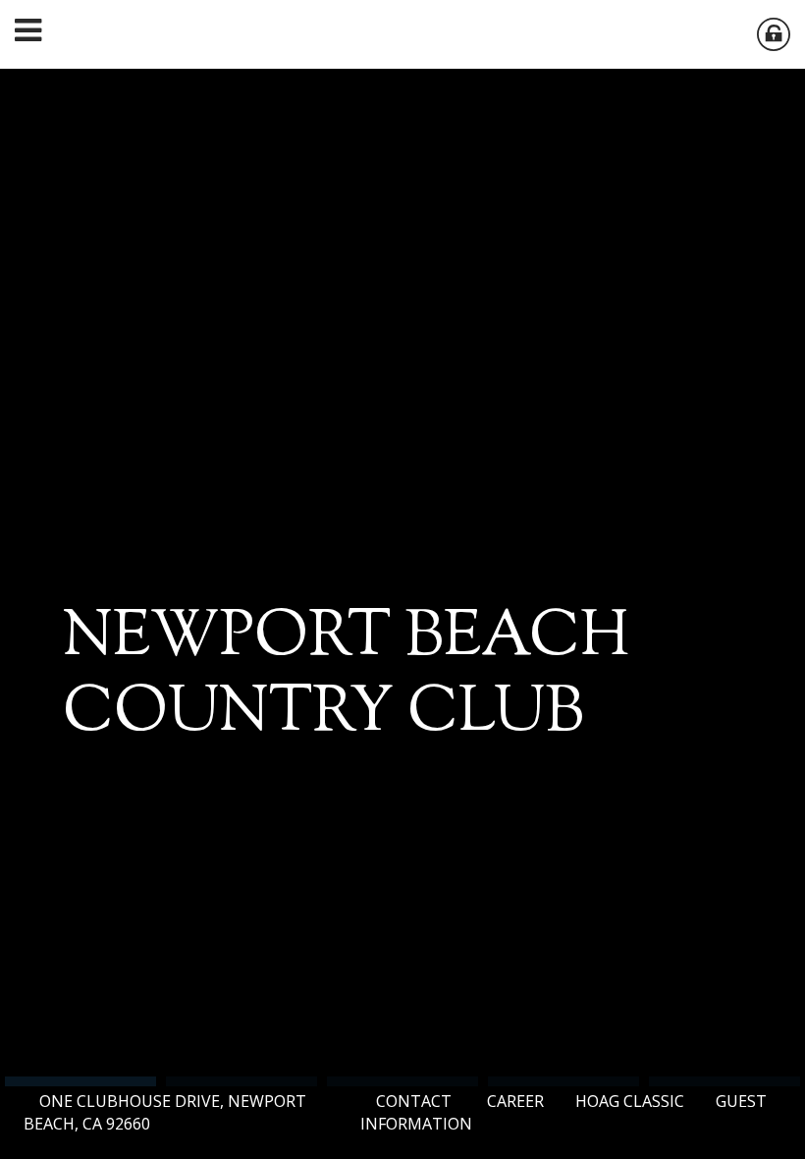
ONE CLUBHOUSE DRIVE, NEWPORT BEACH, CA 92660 (165, 1112)
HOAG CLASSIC (629, 1101)
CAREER (515, 1101)
